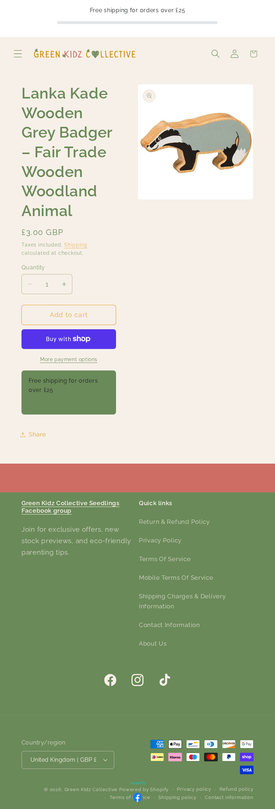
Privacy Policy (160, 540)
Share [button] (37, 434)
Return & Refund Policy (174, 521)
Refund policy (236, 789)
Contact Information (169, 624)
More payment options (68, 359)
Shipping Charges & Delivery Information (182, 601)
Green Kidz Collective (91, 789)
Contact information (229, 797)
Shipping (75, 244)
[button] (18, 53)
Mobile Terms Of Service (176, 577)
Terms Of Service (165, 559)
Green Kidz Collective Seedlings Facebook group (70, 506)
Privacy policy (194, 789)
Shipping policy (177, 797)
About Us (153, 643)
